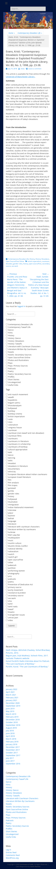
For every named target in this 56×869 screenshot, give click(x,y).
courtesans (13, 438)
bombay (11, 411)
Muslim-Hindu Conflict (18, 546)
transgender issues (16, 615)
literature (12, 524)
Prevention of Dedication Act (20, 584)
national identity (15, 548)
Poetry (11, 371)
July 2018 (10, 730)
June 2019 (10, 708)
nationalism (13, 551)
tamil (10, 604)
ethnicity (12, 471)
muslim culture (14, 543)
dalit (10, 452)
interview (12, 510)
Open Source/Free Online (15, 261)
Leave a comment (34, 69)
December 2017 (13, 747)
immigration (13, 504)
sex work (15, 266)
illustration (13, 502)
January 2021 (11, 700)
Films (10, 332)
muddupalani (14, 537)
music (10, 540)
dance (10, 455)
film (9, 480)
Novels (11, 352)
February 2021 (12, 697)
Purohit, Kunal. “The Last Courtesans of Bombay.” (27, 666)
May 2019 (10, 711)
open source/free (35, 264)
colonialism (13, 424)
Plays (10, 363)
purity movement (15, 590)
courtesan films (14, 436)
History (32, 259)
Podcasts (12, 368)
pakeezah (12, 565)
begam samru (14, 402)
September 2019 (13, 706)
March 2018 (11, 739)
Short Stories (13, 379)
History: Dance (14, 338)
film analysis (13, 482)
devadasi (9, 264)
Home (11, 33)
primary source (14, 587)
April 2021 (10, 692)
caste (10, 419)
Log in (8, 849)
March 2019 (11, 714)
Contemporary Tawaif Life (19, 327)
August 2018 (11, 728)
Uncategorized (14, 382)
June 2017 (10, 761)
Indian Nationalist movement (20, 507)
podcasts (12, 579)
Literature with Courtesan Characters (24, 346)
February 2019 (12, 717)
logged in (21, 306)
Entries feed (11, 852)
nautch (11, 554)
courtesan (45, 261)
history (25, 264)
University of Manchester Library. (20, 76)
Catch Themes (35, 866)
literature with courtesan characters (24, 526)
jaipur (10, 513)
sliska (22, 69)
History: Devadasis (42, 259)
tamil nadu (13, 606)
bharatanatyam (14, 405)
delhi (10, 460)
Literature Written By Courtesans (22, 349)
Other (10, 562)
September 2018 (13, 725)
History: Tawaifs (15, 343)
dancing (11, 458)
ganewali (12, 488)
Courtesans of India (26, 864)
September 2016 (13, 763)
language (12, 521)
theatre (11, 612)
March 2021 (11, 695)
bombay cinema (15, 413)
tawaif (10, 609)
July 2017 (10, 758)
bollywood (12, 408)
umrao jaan (13, 617)
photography (13, 573)
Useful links (13, 385)
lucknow (11, 532)
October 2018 (12, 722)
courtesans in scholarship (19, 444)
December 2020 (13, 703)
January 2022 (11, 689)
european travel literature (19, 477)
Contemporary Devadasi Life (30, 33)
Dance (11, 330)
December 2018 (13, 719)
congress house (15, 427)
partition (12, 568)
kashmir (11, 515)
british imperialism (34, 261)
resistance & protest (17, 592)
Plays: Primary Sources (18, 365)
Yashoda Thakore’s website (17, 658)
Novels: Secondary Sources (20, 354)
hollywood (12, 499)
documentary (14, 469)
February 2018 (12, 741)
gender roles (17, 264)
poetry (11, 581)
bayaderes (12, 400)
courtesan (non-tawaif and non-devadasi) (26, 433)
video (10, 620)
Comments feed (13, 855)
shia (10, 601)
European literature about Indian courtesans (27, 474)
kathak (11, 518)
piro (10, 576)
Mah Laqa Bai (14, 535)
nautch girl (13, 557)
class (10, 422)
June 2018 (10, 733)
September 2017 (13, 755)
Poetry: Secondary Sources (19, 374)
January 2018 (11, 744)
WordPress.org (12, 858)
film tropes (12, 485)
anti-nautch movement (18, 394)
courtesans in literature (18, 441)
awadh (11, 397)
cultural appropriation (17, 449)
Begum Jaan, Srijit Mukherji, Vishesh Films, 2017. (27, 655)
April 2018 (10, 736)
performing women (16, 570)
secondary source (15, 595)
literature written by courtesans (22, 529)
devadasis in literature (18, 466)
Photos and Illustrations (18, 360)
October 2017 (12, 752)
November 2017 (13, 750)
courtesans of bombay (17, 447)
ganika (11, 491)
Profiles (11, 376)
